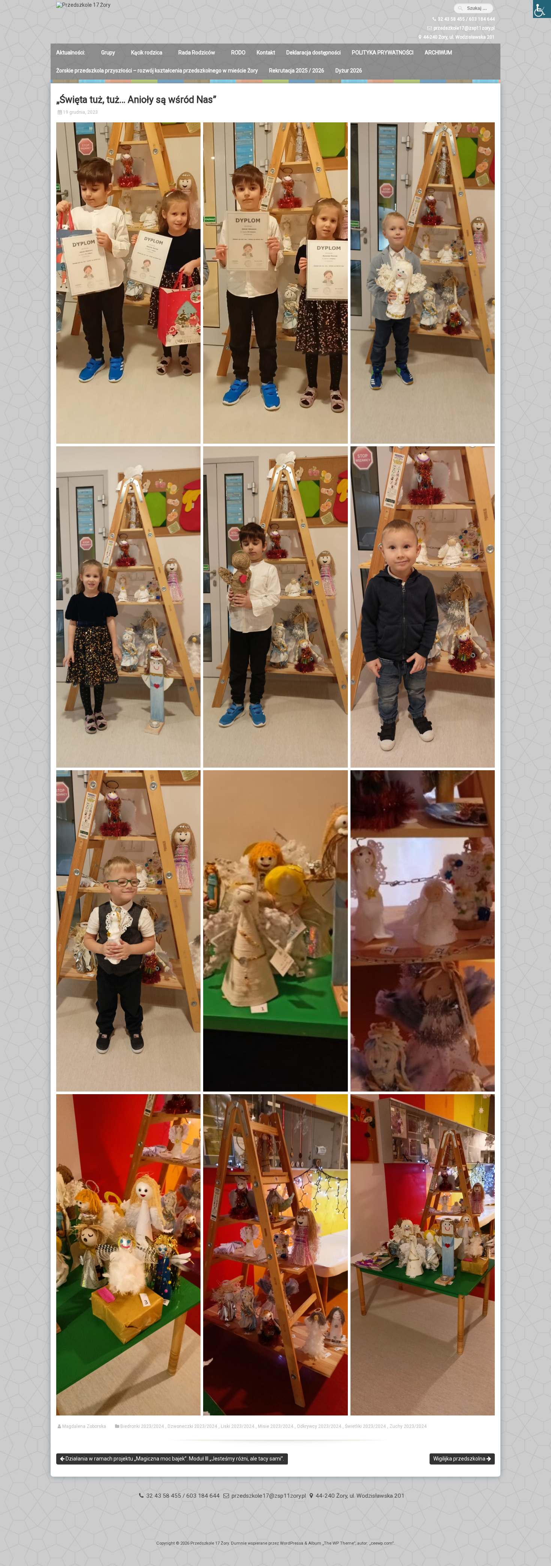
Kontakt (266, 53)
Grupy (108, 53)
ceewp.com (381, 1543)
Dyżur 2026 (348, 71)
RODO (238, 53)
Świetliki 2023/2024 (365, 1426)
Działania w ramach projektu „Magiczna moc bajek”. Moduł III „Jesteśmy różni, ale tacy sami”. (174, 1459)
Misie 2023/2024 (275, 1426)
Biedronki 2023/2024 (142, 1426)
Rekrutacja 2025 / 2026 (296, 71)
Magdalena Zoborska (84, 1426)
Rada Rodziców (196, 53)
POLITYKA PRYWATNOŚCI (382, 53)
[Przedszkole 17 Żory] (83, 5)
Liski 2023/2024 (237, 1426)
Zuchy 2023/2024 (408, 1426)
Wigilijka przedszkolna (460, 1459)
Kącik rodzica (146, 53)
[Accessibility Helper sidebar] (542, 9)
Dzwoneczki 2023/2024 (192, 1426)
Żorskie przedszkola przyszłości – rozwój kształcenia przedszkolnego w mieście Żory (157, 71)
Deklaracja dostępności (313, 53)
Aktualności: (70, 53)
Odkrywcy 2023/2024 (319, 1426)
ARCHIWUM (438, 53)
